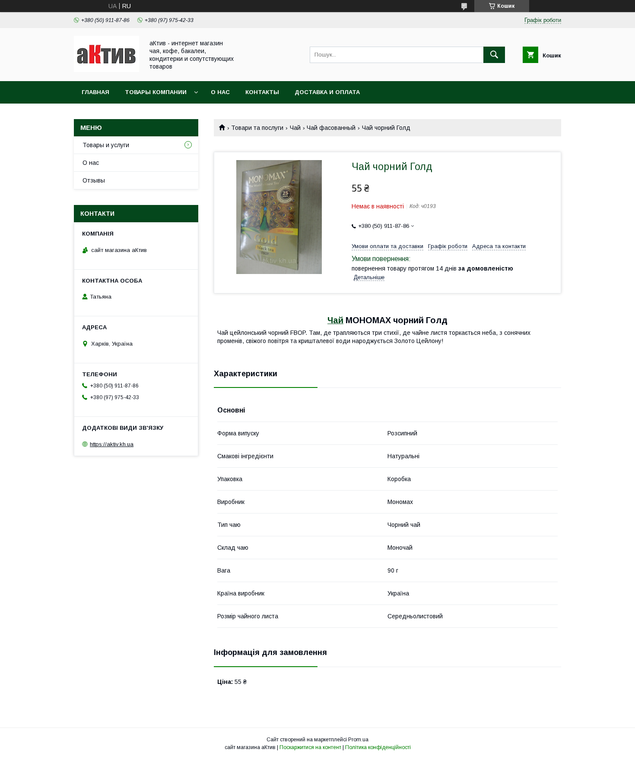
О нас (220, 92)
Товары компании (156, 92)
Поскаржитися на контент (310, 747)
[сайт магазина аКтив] (106, 69)
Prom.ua (358, 740)
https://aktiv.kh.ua (111, 444)
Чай (295, 127)
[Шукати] (494, 55)
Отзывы (94, 180)
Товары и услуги (106, 145)
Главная (95, 92)
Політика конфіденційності (378, 747)
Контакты (262, 92)
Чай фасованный (331, 127)
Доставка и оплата (327, 92)
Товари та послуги (257, 127)
